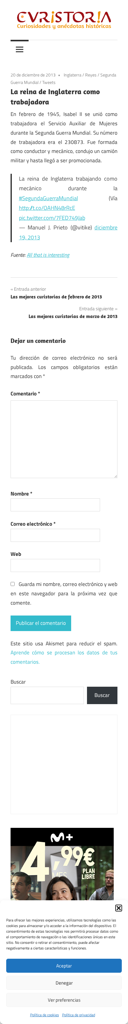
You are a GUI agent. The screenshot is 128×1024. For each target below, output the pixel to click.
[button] (119, 908)
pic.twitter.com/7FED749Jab (52, 218)
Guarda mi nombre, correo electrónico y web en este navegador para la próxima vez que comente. (64, 593)
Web (16, 554)
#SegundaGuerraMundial (48, 198)
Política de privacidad (78, 1015)
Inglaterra (72, 74)
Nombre (21, 494)
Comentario (25, 394)
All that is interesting (48, 255)
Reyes (91, 74)
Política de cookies (44, 1015)
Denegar (64, 982)
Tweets (49, 82)
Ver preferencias (64, 999)
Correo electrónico (33, 524)
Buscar (18, 682)
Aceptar (64, 965)
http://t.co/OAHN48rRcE (47, 208)
